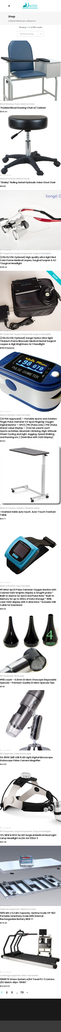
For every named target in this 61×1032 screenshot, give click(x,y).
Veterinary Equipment (9, 909)
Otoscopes (19, 676)
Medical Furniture (7, 178)
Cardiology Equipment (10, 975)
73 (22, 992)
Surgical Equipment (23, 253)
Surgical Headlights (42, 253)
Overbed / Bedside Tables (28, 508)
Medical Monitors (7, 415)
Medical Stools (23, 178)
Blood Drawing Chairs (10, 104)
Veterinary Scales (28, 909)
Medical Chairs (27, 104)
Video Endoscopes (22, 753)
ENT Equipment (6, 253)
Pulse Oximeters (23, 415)
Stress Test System (29, 975)
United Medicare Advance (22, 21)
